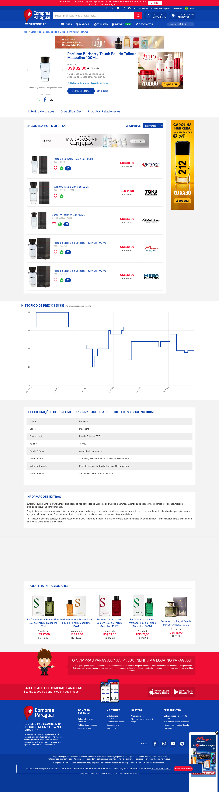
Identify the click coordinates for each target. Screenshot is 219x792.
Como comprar (113, 725)
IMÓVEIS (123, 24)
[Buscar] (138, 15)
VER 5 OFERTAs (81, 90)
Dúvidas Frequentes (115, 722)
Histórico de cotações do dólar (177, 725)
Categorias (36, 31)
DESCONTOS (146, 24)
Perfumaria (72, 31)
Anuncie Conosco (141, 8)
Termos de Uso (84, 728)
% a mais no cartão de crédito (176, 722)
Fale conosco (112, 728)
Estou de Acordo (183, 768)
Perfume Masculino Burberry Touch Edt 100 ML (79, 242)
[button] (182, 16)
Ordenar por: (133, 126)
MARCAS (84, 24)
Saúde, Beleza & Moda (54, 31)
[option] (45, 69)
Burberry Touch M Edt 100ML (68, 214)
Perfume (84, 31)
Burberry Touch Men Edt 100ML (71, 186)
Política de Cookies (161, 768)
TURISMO (102, 24)
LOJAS (68, 24)
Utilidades (177, 8)
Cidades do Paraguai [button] (160, 8)
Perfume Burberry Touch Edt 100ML (73, 158)
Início (26, 31)
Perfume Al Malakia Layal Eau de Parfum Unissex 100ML (176, 623)
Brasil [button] (191, 8)
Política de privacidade (87, 725)
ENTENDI (155, 3)
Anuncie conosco (138, 716)
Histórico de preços (79, 83)
